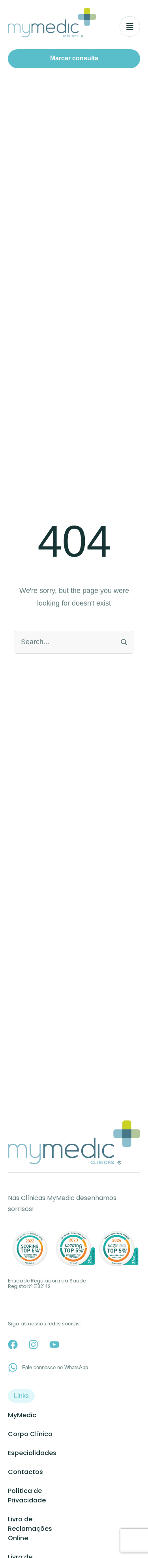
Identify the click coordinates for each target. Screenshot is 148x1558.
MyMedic (22, 1415)
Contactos (25, 1471)
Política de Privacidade (27, 1495)
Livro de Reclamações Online (30, 1529)
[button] (74, 58)
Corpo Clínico (30, 1434)
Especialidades (32, 1452)
